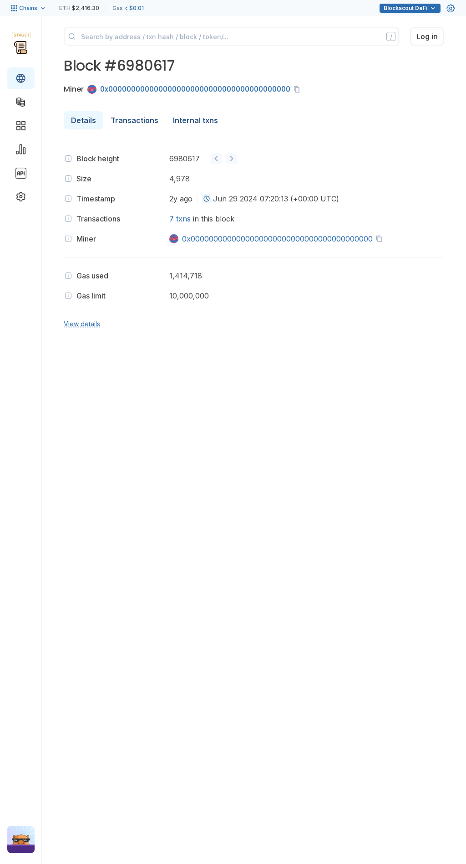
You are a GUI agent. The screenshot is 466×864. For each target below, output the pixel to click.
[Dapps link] (21, 126)
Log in (427, 36)
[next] (231, 158)
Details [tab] (83, 120)
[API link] (21, 173)
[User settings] (450, 8)
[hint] (68, 158)
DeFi (405, 8)
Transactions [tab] (134, 120)
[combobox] (206, 198)
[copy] (298, 89)
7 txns (180, 218)
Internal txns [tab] (195, 120)
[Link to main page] (20, 47)
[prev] (216, 158)
